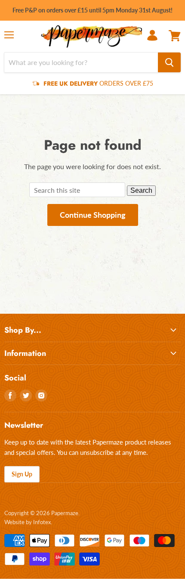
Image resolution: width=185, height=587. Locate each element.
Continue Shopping (93, 214)
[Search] (169, 62)
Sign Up (22, 474)
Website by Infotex (27, 522)
